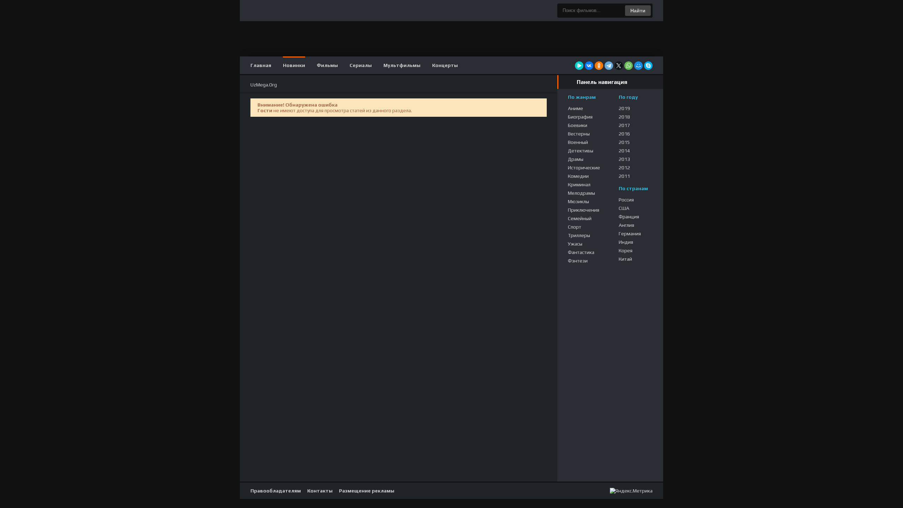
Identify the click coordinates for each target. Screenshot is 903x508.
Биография (580, 117)
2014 (624, 150)
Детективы (580, 150)
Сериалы (361, 65)
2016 (624, 134)
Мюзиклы (578, 201)
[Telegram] (609, 65)
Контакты (320, 491)
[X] (618, 65)
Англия (626, 225)
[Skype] (648, 65)
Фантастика (581, 252)
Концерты (445, 65)
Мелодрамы (581, 193)
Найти (638, 10)
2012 (624, 167)
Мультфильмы (401, 65)
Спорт (574, 227)
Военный (578, 142)
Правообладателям (275, 491)
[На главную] (451, 10)
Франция (629, 216)
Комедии (578, 176)
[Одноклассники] (599, 65)
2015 (624, 142)
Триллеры (579, 235)
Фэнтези (578, 261)
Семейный (580, 218)
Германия (630, 233)
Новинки (294, 65)
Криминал (579, 184)
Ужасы (575, 244)
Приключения (583, 210)
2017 (624, 125)
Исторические (584, 167)
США (624, 208)
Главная (260, 65)
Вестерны (579, 134)
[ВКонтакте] (589, 65)
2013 (624, 159)
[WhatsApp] (628, 65)
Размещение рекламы (366, 491)
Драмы (575, 159)
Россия (626, 199)
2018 (624, 117)
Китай (625, 259)
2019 (624, 108)
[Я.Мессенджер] (579, 65)
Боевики (577, 125)
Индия (626, 242)
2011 (624, 176)
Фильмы (327, 65)
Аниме (575, 108)
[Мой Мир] (638, 65)
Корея (625, 250)
